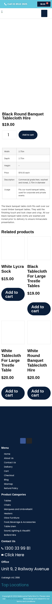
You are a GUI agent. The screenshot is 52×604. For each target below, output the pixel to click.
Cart (6, 471)
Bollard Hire (10, 535)
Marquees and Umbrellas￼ (18, 509)
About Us (8, 458)
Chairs (7, 504)
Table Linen (10, 526)
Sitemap (8, 484)
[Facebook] (23, 441)
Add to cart (28, 135)
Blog (6, 479)
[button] (44, 13)
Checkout (9, 475)
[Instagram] (29, 441)
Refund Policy (11, 488)
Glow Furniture (11, 517)
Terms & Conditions (14, 598)
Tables (7, 500)
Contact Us (10, 462)
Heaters (8, 513)
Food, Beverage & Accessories (20, 522)
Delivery (8, 466)
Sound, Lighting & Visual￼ (17, 530)
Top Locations (15, 585)
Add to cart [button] (11, 294)
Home (7, 453)
